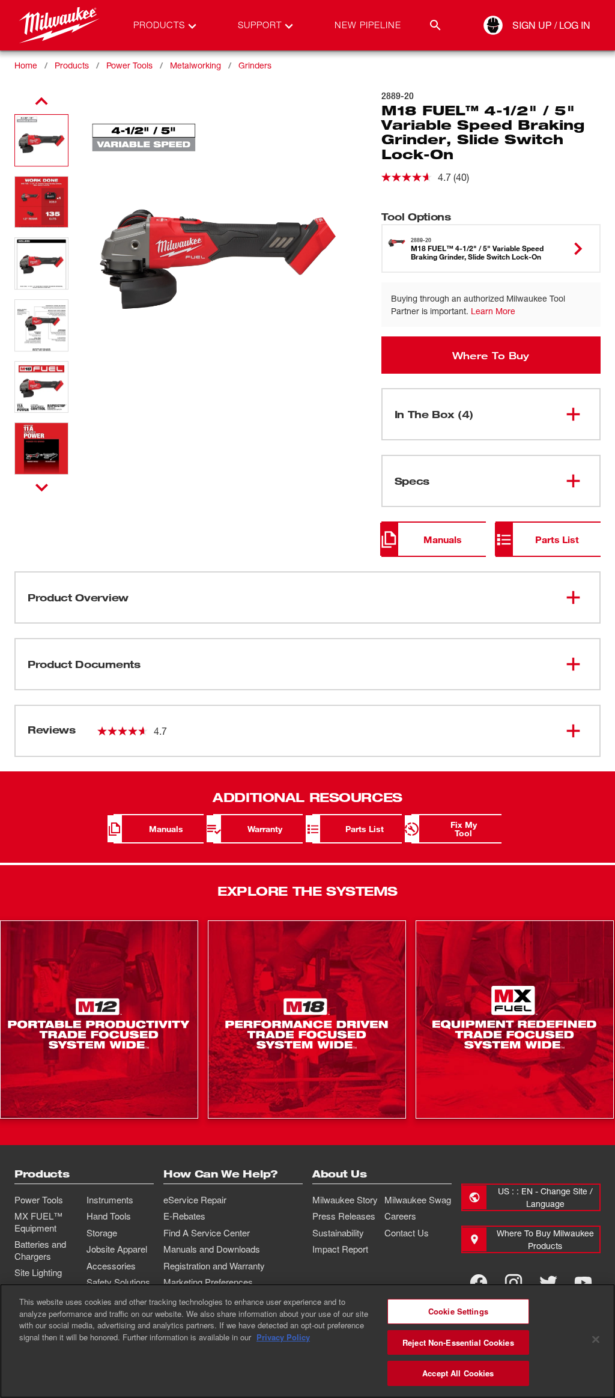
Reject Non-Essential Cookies (458, 1342)
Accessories (111, 1266)
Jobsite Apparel (116, 1249)
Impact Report (340, 1249)
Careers (400, 1216)
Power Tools (129, 65)
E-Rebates (184, 1216)
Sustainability (338, 1233)
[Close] (596, 1340)
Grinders (254, 65)
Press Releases (343, 1216)
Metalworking (195, 65)
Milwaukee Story (345, 1200)
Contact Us (406, 1233)
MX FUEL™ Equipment (38, 1222)
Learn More (493, 311)
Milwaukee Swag (417, 1200)
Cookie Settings (458, 1311)
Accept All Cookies (458, 1373)
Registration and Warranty (214, 1266)
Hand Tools (108, 1216)
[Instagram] (513, 1282)
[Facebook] (478, 1282)
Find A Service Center (206, 1233)
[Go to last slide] (41, 101)
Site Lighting (38, 1272)
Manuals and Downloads (211, 1249)
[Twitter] (548, 1282)
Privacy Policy (283, 1337)
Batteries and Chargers (40, 1250)
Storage (101, 1233)
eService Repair (194, 1200)
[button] (41, 140)
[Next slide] (41, 487)
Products (72, 65)
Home (25, 65)
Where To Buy (490, 355)
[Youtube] (583, 1282)
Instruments (109, 1200)
